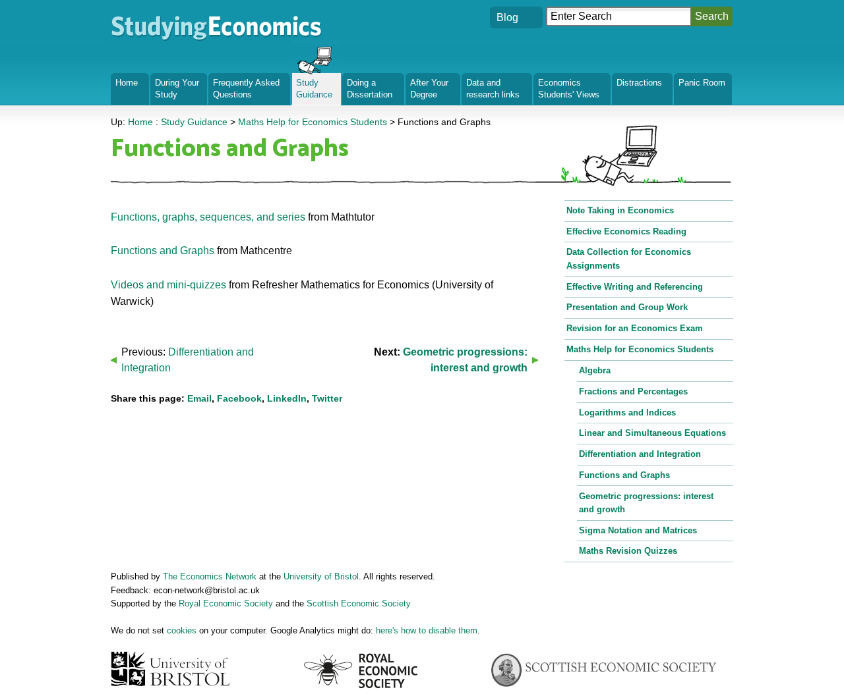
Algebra (595, 370)
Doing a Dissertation (369, 88)
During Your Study (177, 88)
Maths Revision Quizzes (628, 551)
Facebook (239, 399)
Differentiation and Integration (640, 454)
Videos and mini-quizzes (168, 284)
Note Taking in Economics (620, 210)
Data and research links (493, 88)
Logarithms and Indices (627, 412)
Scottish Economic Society (359, 603)
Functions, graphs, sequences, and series (208, 217)
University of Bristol (321, 576)
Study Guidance (314, 88)
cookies (181, 630)
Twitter (327, 399)
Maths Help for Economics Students (639, 349)
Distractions (639, 83)
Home (126, 83)
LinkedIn (287, 399)
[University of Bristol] (172, 669)
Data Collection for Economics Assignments (628, 258)
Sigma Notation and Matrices (638, 530)
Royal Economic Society (226, 603)
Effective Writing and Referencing (634, 287)
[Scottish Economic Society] (603, 671)
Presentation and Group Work (627, 307)
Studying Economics (159, 16)
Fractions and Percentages (633, 391)
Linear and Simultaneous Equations (652, 433)
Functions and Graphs (162, 250)
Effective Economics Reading (626, 231)
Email (199, 399)
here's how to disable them (426, 630)
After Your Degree (429, 88)
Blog (507, 17)
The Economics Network (209, 576)
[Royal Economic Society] (361, 671)
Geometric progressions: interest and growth (646, 502)
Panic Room (701, 83)
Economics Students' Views (568, 88)
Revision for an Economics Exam (634, 328)
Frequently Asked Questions (246, 88)
